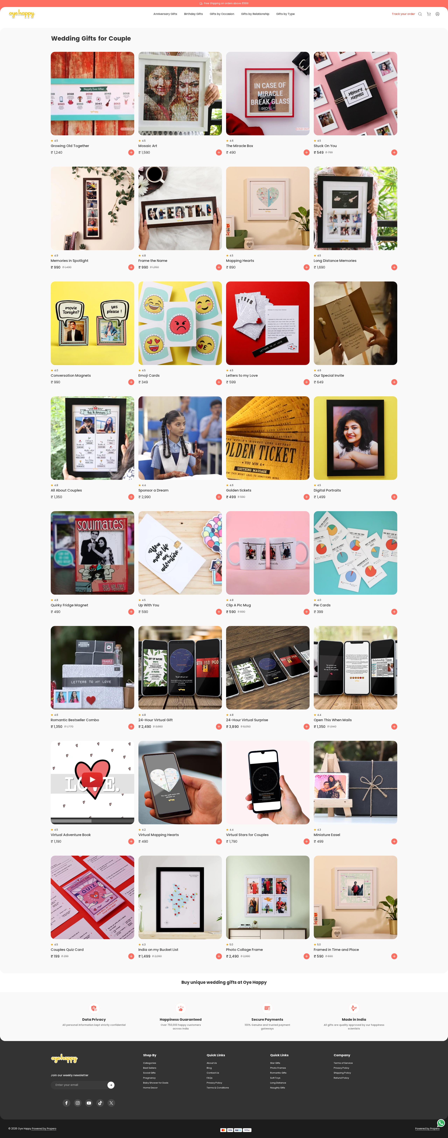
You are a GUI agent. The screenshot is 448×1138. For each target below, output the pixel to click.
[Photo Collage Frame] (268, 897)
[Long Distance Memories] (355, 208)
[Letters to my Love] (268, 323)
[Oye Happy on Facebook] (66, 1103)
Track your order (403, 14)
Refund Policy (341, 1078)
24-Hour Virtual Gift (155, 720)
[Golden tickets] (268, 438)
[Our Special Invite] (355, 323)
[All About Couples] (92, 438)
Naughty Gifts (277, 1087)
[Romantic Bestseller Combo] (92, 667)
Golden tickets (238, 490)
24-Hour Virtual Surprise (247, 720)
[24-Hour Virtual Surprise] (268, 667)
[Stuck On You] (355, 93)
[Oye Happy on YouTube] (89, 1103)
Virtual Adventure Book (71, 834)
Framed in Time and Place (336, 949)
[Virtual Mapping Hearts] (180, 782)
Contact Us (213, 1072)
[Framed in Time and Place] (355, 897)
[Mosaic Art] (180, 93)
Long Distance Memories (335, 260)
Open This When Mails (333, 720)
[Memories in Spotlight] (92, 208)
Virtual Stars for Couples (247, 834)
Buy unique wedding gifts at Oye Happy (224, 982)
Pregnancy (149, 1078)
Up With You (148, 605)
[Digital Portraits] (355, 438)
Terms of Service (343, 1063)
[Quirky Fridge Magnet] (92, 553)
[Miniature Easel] (355, 782)
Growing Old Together (70, 145)
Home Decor (150, 1087)
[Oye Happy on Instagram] (78, 1103)
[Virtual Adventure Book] (92, 782)
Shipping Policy (342, 1072)
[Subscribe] (110, 1085)
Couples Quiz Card (67, 949)
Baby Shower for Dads (155, 1082)
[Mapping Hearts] (268, 208)
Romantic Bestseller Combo (75, 720)
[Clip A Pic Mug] (268, 553)
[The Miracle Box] (268, 93)
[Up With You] (180, 553)
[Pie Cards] (355, 553)
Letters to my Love (242, 375)
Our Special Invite (329, 375)
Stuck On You (325, 145)
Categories (149, 1063)
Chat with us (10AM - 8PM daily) (224, 3)
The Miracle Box (239, 145)
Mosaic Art (147, 145)
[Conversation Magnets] (92, 323)
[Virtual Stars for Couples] (268, 782)
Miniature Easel (327, 834)
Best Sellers (149, 1068)
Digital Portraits (327, 490)
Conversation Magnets (71, 375)
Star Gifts (275, 1063)
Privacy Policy (214, 1082)
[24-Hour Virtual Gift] (180, 667)
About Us (212, 1063)
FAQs (209, 1078)
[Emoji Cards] (180, 323)
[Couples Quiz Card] (92, 897)
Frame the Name (152, 260)
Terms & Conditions (218, 1087)
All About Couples (66, 490)
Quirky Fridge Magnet (69, 605)
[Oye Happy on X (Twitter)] (111, 1103)
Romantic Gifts (278, 1072)
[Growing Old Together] (92, 93)
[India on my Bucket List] (180, 897)
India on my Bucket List (158, 949)
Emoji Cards (149, 375)
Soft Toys (275, 1078)
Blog (209, 1068)
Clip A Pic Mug (238, 605)
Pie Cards (322, 605)
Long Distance (278, 1082)
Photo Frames (278, 1068)
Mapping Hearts (240, 260)
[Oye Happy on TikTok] (100, 1103)
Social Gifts (149, 1072)
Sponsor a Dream (153, 490)
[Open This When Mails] (355, 667)
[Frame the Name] (180, 208)
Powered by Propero (43, 1128)
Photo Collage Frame (244, 949)
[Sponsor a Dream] (180, 438)
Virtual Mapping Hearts (158, 834)
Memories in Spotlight (69, 260)
